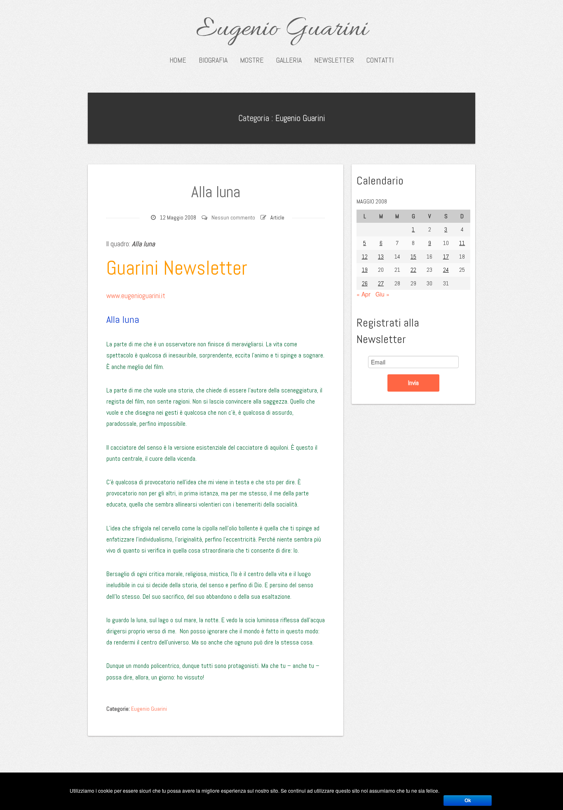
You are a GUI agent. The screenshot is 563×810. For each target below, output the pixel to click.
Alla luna (215, 192)
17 (446, 256)
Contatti (380, 60)
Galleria (289, 60)
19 (365, 269)
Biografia (213, 60)
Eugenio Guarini (282, 30)
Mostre (252, 60)
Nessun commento (233, 217)
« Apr (364, 294)
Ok (467, 800)
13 (381, 256)
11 (462, 243)
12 (365, 256)
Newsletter (334, 60)
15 (413, 256)
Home (177, 60)
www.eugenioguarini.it (135, 295)
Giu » (382, 294)
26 (365, 283)
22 (413, 269)
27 (381, 283)
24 (446, 269)
